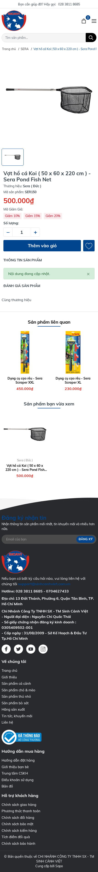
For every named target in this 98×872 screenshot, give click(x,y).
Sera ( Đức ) (25, 460)
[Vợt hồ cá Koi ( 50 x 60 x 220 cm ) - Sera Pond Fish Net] (25, 434)
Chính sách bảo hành (18, 843)
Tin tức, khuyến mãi (17, 716)
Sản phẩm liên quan (49, 322)
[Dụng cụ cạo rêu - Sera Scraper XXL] (25, 352)
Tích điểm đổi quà (16, 837)
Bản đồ (7, 786)
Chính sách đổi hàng (18, 817)
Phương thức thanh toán (21, 811)
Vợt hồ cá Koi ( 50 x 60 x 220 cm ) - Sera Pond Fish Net (24, 468)
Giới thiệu (9, 677)
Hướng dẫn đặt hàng (18, 760)
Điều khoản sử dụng (18, 780)
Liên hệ (7, 722)
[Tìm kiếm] (91, 37)
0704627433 (57, 591)
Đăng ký (86, 539)
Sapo (59, 866)
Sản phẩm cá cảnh (16, 683)
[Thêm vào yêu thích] (89, 245)
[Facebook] (6, 649)
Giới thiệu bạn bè (15, 767)
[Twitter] (18, 649)
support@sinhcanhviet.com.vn (44, 584)
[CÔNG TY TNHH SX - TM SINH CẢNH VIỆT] (29, 20)
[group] (49, 100)
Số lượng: (11, 223)
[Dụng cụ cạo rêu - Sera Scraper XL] (73, 352)
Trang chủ (9, 670)
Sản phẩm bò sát (15, 703)
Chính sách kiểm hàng (19, 830)
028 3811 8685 (69, 4)
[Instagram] (43, 649)
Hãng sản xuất (13, 709)
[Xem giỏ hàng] (84, 20)
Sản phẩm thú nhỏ (16, 696)
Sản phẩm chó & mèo (18, 690)
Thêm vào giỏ (42, 245)
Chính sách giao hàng (19, 804)
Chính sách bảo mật (17, 824)
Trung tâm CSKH (15, 773)
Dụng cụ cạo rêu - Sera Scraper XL (73, 380)
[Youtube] (30, 649)
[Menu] (94, 20)
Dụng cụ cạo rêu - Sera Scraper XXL (25, 380)
